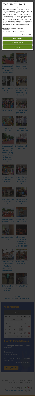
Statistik (22, 31)
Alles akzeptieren (17, 38)
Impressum (6, 28)
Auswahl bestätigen (17, 42)
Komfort (15, 31)
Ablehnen (17, 47)
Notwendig (7, 31)
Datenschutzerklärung (16, 28)
